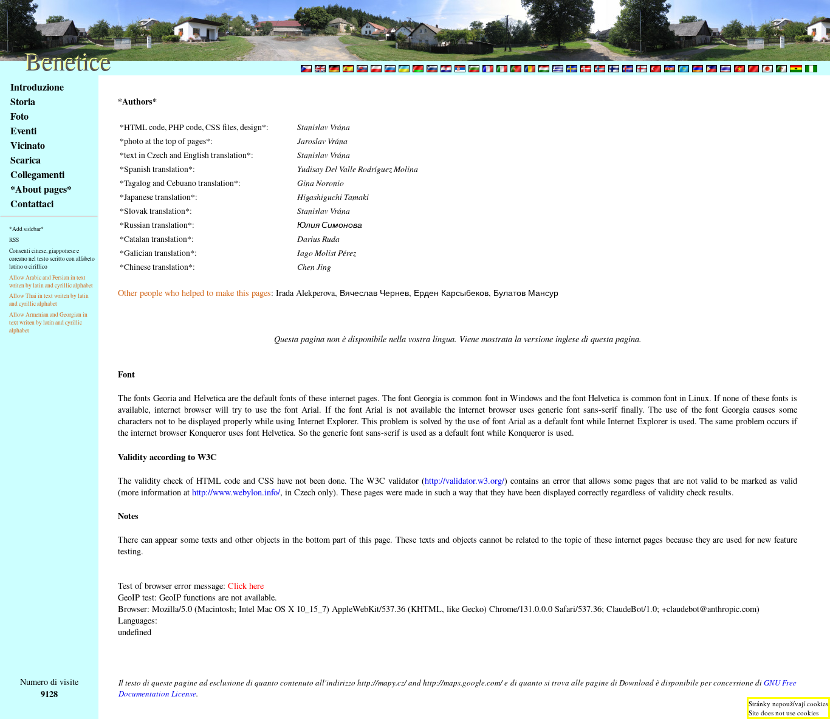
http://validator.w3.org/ (464, 480)
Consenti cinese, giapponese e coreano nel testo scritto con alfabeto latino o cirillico (52, 258)
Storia (22, 101)
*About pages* (41, 189)
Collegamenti (37, 174)
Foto (19, 116)
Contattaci (31, 203)
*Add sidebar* (26, 229)
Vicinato (27, 145)
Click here (246, 585)
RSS (14, 240)
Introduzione (37, 87)
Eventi (23, 130)
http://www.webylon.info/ (236, 492)
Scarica (25, 160)
